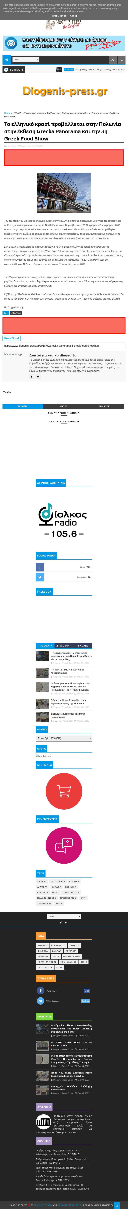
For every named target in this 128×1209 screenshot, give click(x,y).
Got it (73, 16)
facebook (104, 406)
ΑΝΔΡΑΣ (42, 881)
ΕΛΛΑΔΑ (17, 112)
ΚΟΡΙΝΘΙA (42, 892)
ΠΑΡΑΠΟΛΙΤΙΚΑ (71, 892)
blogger (23, 406)
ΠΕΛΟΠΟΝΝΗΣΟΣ (46, 898)
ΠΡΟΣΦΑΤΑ (45, 645)
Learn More (59, 16)
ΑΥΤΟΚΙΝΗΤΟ (58, 881)
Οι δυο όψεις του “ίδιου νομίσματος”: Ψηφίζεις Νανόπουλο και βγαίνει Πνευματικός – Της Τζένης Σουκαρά (71, 686)
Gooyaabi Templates (69, 1205)
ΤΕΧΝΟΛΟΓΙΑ (44, 903)
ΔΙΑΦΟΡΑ (42, 887)
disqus (63, 406)
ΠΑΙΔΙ (55, 892)
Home (7, 112)
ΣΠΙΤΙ (83, 898)
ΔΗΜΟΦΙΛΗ (64, 645)
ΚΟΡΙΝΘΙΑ (58, 69)
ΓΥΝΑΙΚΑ (74, 881)
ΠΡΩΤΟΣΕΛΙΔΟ (68, 898)
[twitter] (66, 923)
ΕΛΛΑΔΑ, (38, 145)
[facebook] (60, 923)
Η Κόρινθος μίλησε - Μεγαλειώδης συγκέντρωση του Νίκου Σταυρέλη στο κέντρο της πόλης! (71, 656)
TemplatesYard (43, 1205)
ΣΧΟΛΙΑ (83, 645)
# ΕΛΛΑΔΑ (16, 313)
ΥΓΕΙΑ (59, 903)
